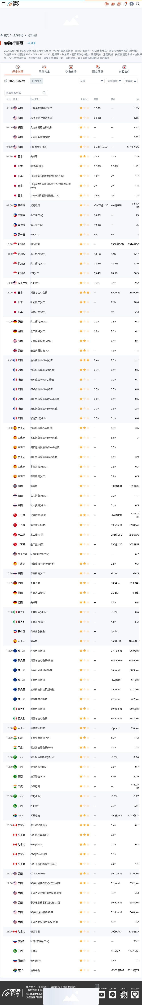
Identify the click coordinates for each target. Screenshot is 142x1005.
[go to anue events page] (125, 4)
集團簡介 (42, 987)
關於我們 (30, 987)
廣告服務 (55, 987)
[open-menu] (3, 3)
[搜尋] (44, 93)
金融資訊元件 (70, 987)
